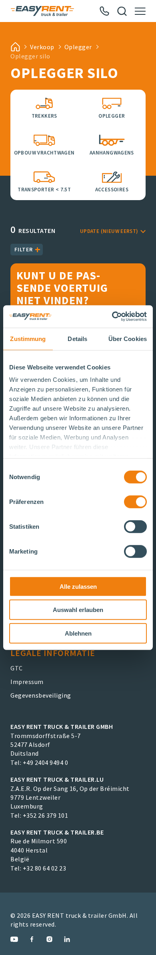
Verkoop (42, 47)
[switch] (135, 501)
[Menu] (140, 11)
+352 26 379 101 (45, 815)
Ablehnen (78, 633)
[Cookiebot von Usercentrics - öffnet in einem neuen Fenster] (112, 316)
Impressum (27, 682)
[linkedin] (67, 939)
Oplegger (78, 47)
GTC (16, 668)
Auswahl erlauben (78, 609)
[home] (15, 47)
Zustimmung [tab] (28, 338)
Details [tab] (77, 338)
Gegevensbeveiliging (40, 695)
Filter (23, 249)
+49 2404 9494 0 (45, 762)
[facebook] (32, 939)
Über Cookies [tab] (127, 338)
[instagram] (49, 939)
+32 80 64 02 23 (44, 868)
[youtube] (14, 939)
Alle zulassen (78, 586)
